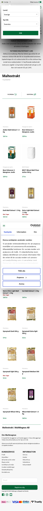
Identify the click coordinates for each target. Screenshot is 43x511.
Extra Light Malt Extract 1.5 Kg (30, 211)
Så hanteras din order (8, 460)
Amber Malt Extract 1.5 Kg (11, 131)
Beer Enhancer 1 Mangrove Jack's (28, 131)
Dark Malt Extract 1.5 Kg (11, 210)
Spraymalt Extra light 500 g (29, 332)
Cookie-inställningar (8, 467)
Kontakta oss (6, 472)
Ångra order (5, 462)
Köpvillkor (5, 457)
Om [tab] (35, 232)
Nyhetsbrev (26, 462)
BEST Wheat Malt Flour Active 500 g (30, 171)
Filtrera (11, 94)
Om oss (25, 455)
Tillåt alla (21, 271)
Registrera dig (20, 487)
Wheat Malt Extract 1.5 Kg (30, 413)
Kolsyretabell (27, 465)
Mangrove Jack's (27, 127)
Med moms (34, 2)
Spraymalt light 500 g (10, 371)
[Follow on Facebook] (3, 495)
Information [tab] (21, 232)
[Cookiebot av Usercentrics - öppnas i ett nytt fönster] (30, 225)
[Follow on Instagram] (7, 495)
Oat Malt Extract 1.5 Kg (30, 291)
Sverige (7, 2)
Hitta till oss (26, 460)
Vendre (26, 491)
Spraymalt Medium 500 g (30, 373)
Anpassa (20, 277)
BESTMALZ (25, 167)
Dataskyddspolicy (7, 469)
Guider (25, 457)
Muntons (5, 127)
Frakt (3, 455)
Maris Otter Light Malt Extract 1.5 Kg (11, 292)
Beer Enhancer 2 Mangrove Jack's (9, 171)
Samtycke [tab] (8, 232)
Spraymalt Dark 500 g (10, 331)
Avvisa (21, 284)
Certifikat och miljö (8, 465)
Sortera (30, 94)
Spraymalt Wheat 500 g (11, 412)
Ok (20, 33)
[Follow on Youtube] (11, 495)
